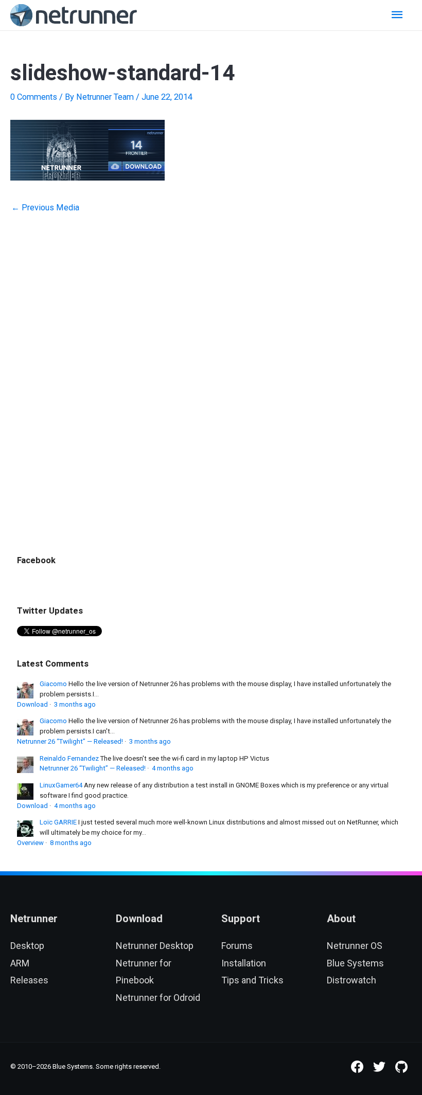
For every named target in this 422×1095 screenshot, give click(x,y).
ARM (19, 963)
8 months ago (71, 843)
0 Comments (33, 97)
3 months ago (75, 704)
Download (32, 704)
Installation (243, 963)
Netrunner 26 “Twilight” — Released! (70, 741)
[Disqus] (211, 364)
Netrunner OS (354, 945)
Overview (30, 843)
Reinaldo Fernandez (69, 758)
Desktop (27, 945)
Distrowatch (351, 980)
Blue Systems (355, 963)
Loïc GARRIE (58, 822)
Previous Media (45, 207)
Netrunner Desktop (155, 945)
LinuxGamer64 (61, 785)
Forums (237, 945)
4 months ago (173, 768)
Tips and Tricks (252, 980)
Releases (29, 980)
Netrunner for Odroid (158, 997)
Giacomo (53, 684)
